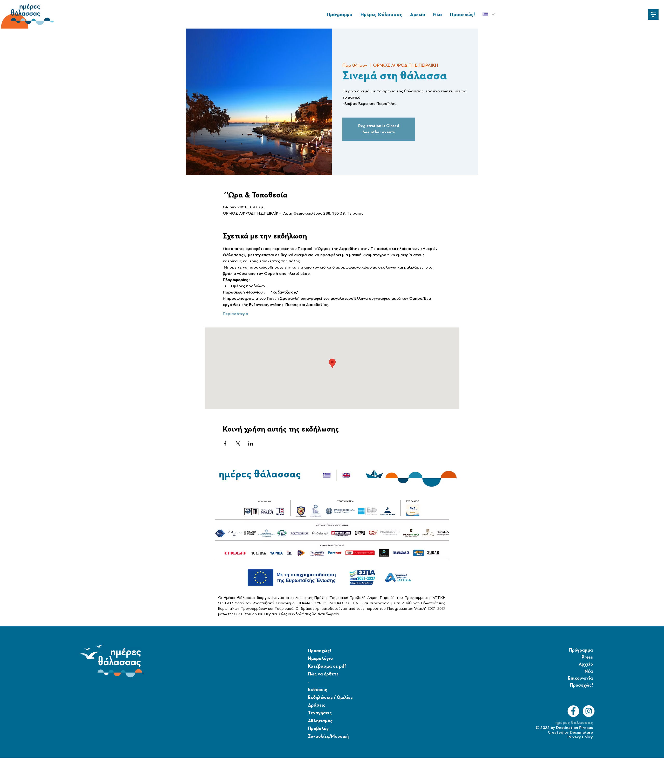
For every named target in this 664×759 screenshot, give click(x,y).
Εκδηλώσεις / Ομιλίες (330, 697)
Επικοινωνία (580, 678)
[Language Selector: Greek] (488, 14)
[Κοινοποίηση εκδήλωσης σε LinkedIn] (250, 443)
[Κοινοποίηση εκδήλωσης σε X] (238, 443)
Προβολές (318, 728)
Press (587, 657)
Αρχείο (586, 664)
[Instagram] (588, 711)
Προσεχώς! (319, 650)
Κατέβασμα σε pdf (327, 666)
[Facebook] (573, 711)
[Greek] (326, 475)
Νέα (589, 671)
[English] (346, 475)
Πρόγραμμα (581, 650)
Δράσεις (316, 705)
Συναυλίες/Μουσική (328, 736)
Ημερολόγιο (320, 658)
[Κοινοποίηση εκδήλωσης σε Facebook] (225, 443)
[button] (653, 14)
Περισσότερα (235, 313)
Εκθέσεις (317, 689)
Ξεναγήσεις (320, 713)
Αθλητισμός (320, 721)
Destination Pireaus (574, 727)
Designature (581, 732)
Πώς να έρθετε (323, 674)
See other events (379, 132)
